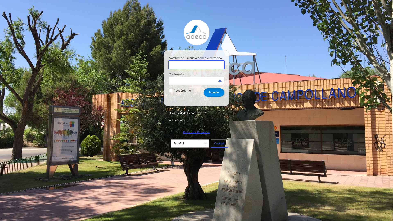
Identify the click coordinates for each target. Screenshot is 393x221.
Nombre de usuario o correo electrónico (195, 58)
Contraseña (176, 74)
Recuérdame (182, 90)
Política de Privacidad (196, 132)
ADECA (196, 32)
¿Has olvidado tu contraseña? (188, 113)
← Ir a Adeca (177, 120)
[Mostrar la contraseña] (220, 81)
